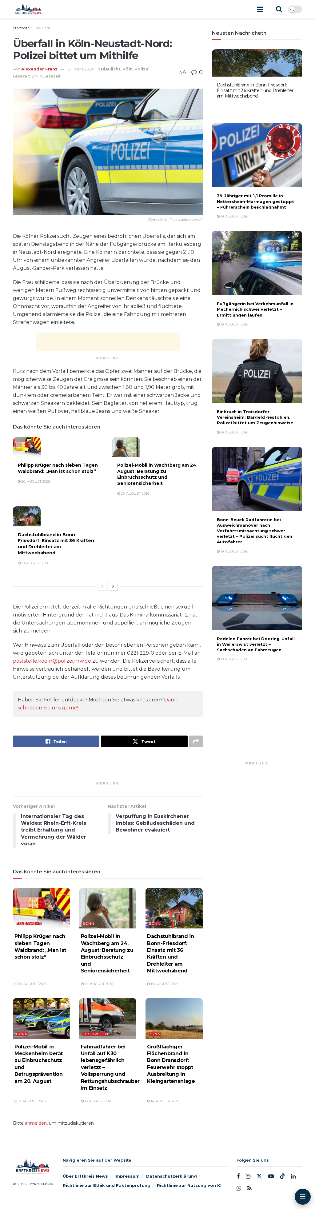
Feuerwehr (29, 923)
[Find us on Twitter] (259, 1176)
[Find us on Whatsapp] (239, 1188)
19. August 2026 (35, 563)
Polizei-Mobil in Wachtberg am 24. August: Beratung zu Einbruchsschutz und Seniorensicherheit (157, 474)
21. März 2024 (81, 68)
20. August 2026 (35, 481)
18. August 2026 (234, 659)
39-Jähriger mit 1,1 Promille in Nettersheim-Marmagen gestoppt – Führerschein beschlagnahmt (255, 201)
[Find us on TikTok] (282, 1176)
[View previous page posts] (102, 586)
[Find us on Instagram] (248, 1176)
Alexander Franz (39, 68)
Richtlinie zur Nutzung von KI (189, 1185)
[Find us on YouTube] (271, 1176)
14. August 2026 (164, 1101)
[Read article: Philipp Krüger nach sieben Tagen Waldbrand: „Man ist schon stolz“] (27, 447)
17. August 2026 (31, 1101)
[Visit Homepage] (28, 9)
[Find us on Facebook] (238, 1176)
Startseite (21, 28)
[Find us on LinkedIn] (293, 1176)
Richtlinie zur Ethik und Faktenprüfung (106, 1185)
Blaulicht (42, 28)
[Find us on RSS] (249, 1188)
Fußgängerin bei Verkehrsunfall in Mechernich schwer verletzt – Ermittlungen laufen (255, 309)
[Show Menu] (260, 9)
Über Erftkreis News (85, 1176)
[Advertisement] (108, 342)
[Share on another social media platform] (196, 741)
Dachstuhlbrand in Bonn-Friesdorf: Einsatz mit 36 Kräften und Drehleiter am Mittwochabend (56, 544)
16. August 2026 (98, 1101)
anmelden (36, 1123)
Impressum (127, 1176)
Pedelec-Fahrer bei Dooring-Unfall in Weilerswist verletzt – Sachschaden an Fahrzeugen (256, 644)
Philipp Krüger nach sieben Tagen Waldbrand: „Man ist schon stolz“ (58, 468)
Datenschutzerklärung (171, 1176)
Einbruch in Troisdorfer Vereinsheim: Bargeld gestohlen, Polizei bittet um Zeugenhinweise (255, 417)
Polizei (142, 68)
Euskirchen (95, 1034)
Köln (127, 68)
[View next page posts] (113, 586)
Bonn (88, 923)
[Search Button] (279, 9)
